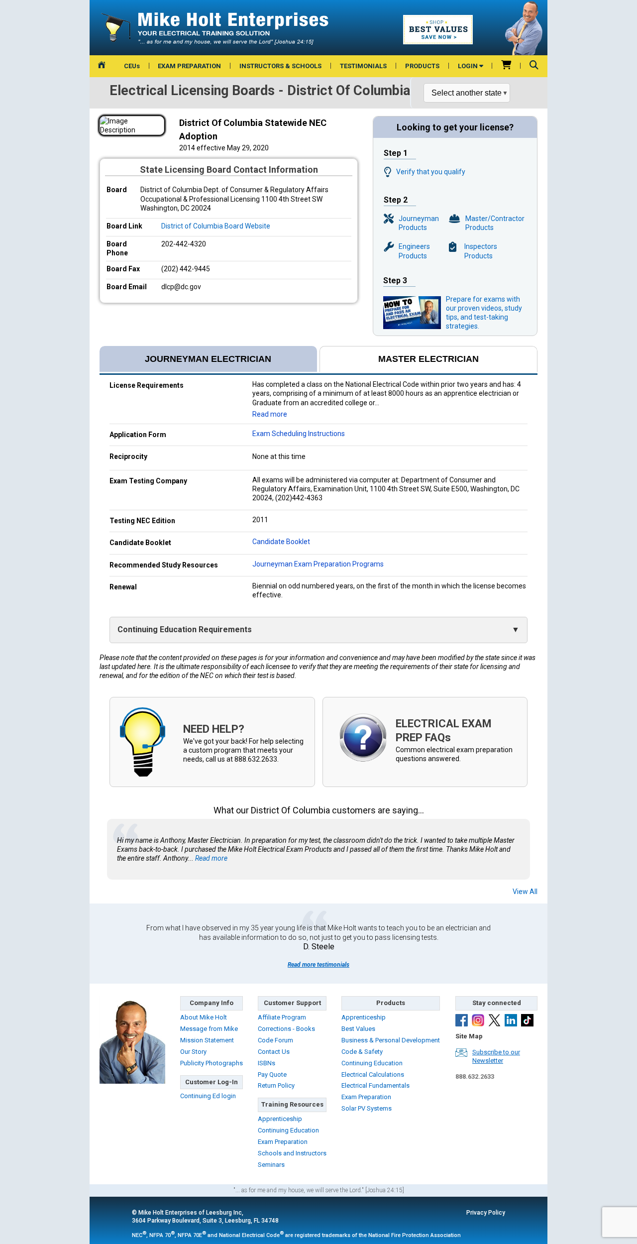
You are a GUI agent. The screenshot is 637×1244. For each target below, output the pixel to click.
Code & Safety (362, 1051)
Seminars (271, 1164)
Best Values (358, 1028)
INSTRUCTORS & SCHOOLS (280, 66)
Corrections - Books (286, 1028)
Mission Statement (207, 1040)
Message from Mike (209, 1028)
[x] (494, 1021)
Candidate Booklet (281, 542)
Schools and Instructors (292, 1153)
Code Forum (275, 1040)
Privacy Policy (485, 1212)
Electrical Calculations (372, 1074)
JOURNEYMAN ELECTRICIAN (208, 359)
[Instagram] (478, 1021)
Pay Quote (272, 1074)
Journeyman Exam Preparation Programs (318, 564)
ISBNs (266, 1063)
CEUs (132, 66)
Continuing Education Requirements (184, 629)
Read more (269, 414)
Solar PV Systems (366, 1108)
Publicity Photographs (211, 1063)
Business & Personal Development (390, 1040)
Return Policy (276, 1085)
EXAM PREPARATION (189, 66)
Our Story (193, 1051)
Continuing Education (288, 1130)
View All (525, 892)
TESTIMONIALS (363, 66)
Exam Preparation (283, 1141)
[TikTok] (527, 1021)
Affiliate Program (282, 1017)
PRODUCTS (422, 66)
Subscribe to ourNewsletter (496, 1056)
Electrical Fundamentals (375, 1085)
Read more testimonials (318, 964)
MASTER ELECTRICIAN (428, 359)
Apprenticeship (280, 1119)
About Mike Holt (203, 1017)
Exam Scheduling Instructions (298, 434)
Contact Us (274, 1051)
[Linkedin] (511, 1021)
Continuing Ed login (208, 1096)
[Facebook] (461, 1021)
